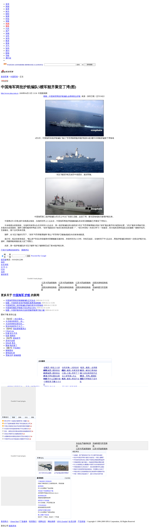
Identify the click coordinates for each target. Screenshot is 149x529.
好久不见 (13, 333)
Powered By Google (38, 256)
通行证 (8, 58)
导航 (7, 56)
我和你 (12, 336)
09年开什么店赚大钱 (52, 379)
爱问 (7, 51)
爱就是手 (16, 338)
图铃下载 (4, 315)
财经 (7, 14)
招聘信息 (42, 521)
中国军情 (14, 77)
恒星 (7, 336)
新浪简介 (4, 521)
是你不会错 (10, 341)
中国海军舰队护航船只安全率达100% (21, 308)
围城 (7, 345)
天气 (7, 46)
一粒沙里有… (18, 319)
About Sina (14, 521)
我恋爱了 (13, 345)
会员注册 (72, 521)
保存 (3, 262)
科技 (7, 19)
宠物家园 (17, 355)
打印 (3, 269)
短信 (7, 48)
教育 (7, 41)
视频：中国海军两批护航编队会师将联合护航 (62, 96)
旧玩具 (8, 343)
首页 (7, 4)
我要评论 (15, 250)
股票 (7, 16)
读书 (7, 38)
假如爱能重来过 (19, 329)
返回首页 (4, 274)
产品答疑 (81, 521)
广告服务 (23, 521)
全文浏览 (4, 265)
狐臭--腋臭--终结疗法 (70, 379)
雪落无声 (9, 355)
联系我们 (33, 521)
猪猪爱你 (9, 350)
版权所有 (12, 526)
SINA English (62, 521)
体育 (7, 9)
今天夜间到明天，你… (15, 321)
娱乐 (7, 11)
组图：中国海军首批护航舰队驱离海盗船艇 (23, 303)
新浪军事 (4, 77)
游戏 (7, 33)
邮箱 (7, 53)
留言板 (4, 260)
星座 (7, 43)
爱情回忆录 (10, 353)
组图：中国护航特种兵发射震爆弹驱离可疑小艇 (25, 310)
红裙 (7, 333)
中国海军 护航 (21, 295)
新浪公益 (12, 315)
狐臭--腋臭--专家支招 (70, 370)
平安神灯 (16, 348)
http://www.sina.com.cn (9, 93)
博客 (7, 21)
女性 (7, 36)
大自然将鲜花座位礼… (15, 324)
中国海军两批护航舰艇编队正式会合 (20, 300)
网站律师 (51, 521)
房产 (7, 31)
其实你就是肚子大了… (15, 326)
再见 (13, 343)
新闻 (7, 6)
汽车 (7, 29)
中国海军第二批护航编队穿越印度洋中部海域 (24, 305)
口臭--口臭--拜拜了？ (70, 373)
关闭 (3, 272)
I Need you (10, 331)
